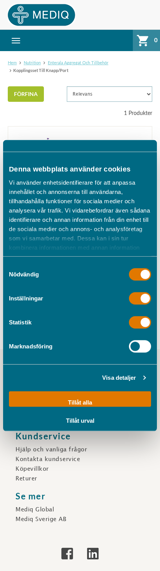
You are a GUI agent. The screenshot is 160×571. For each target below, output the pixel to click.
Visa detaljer (119, 377)
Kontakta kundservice (48, 459)
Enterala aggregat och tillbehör (78, 62)
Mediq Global (35, 510)
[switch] (140, 298)
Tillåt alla (80, 402)
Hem (12, 62)
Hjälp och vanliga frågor (51, 450)
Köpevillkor (32, 469)
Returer (26, 479)
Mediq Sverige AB (41, 519)
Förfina (26, 94)
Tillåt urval (80, 420)
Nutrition (32, 62)
